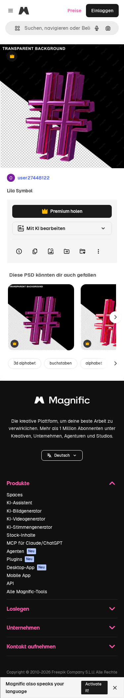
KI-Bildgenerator (24, 511)
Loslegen (18, 608)
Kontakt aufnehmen (31, 646)
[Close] (114, 688)
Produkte (18, 483)
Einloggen (102, 11)
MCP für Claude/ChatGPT (34, 543)
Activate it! (93, 687)
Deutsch (62, 455)
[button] (62, 455)
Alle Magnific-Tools (27, 592)
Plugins (20, 559)
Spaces (14, 495)
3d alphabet (25, 363)
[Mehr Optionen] (98, 251)
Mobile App (18, 575)
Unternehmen (23, 627)
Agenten (21, 551)
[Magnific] (62, 402)
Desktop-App (26, 567)
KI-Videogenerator (26, 519)
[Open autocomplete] (15, 28)
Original (42, 57)
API (10, 583)
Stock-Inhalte (21, 535)
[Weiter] (115, 317)
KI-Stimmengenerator (29, 527)
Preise (74, 11)
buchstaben (61, 363)
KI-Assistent (19, 503)
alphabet (94, 363)
